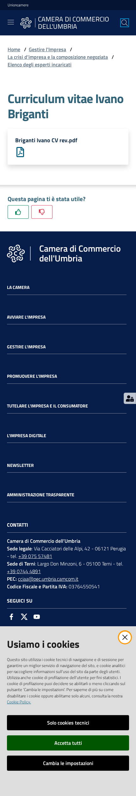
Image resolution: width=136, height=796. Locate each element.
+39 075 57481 (35, 556)
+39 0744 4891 (24, 571)
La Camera (18, 287)
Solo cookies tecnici (68, 722)
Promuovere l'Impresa (32, 376)
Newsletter (20, 465)
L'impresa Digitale (26, 435)
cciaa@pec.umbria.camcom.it (48, 579)
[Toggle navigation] (11, 22)
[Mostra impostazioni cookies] (130, 398)
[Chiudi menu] (113, 13)
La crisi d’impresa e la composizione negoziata (58, 57)
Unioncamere (18, 5)
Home (14, 49)
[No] (42, 212)
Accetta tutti (68, 743)
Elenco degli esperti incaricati (39, 64)
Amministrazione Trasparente (40, 494)
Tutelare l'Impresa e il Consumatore (47, 405)
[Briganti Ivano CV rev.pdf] (20, 151)
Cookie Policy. (19, 702)
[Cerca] (124, 23)
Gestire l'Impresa (47, 49)
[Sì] (18, 212)
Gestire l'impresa (26, 346)
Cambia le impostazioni (68, 763)
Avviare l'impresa (26, 317)
